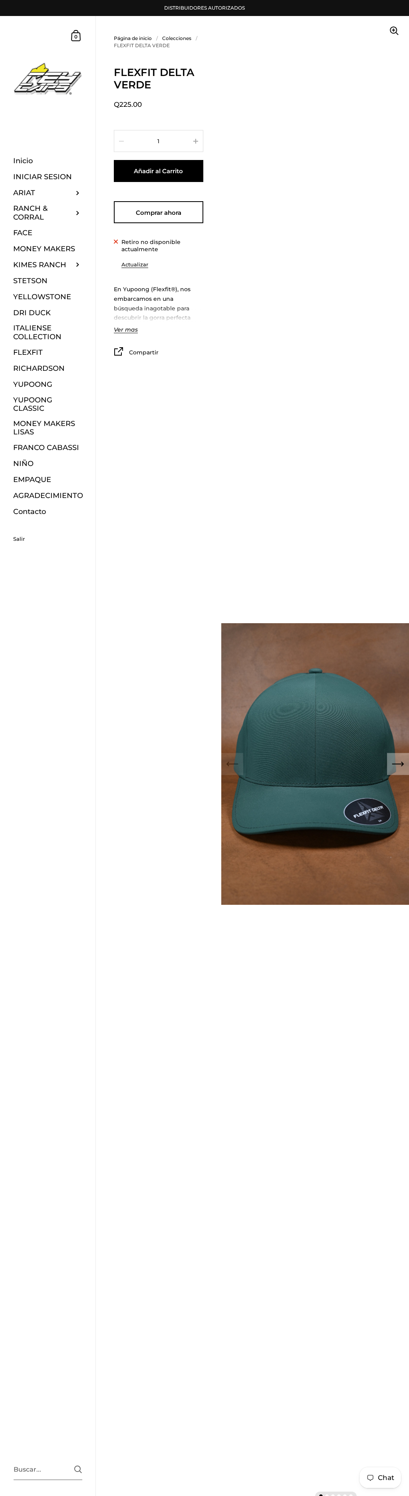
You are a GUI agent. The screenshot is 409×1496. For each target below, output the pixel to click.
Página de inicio (133, 38)
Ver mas (126, 330)
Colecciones (176, 38)
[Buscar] (78, 1469)
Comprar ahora (158, 212)
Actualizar (134, 264)
